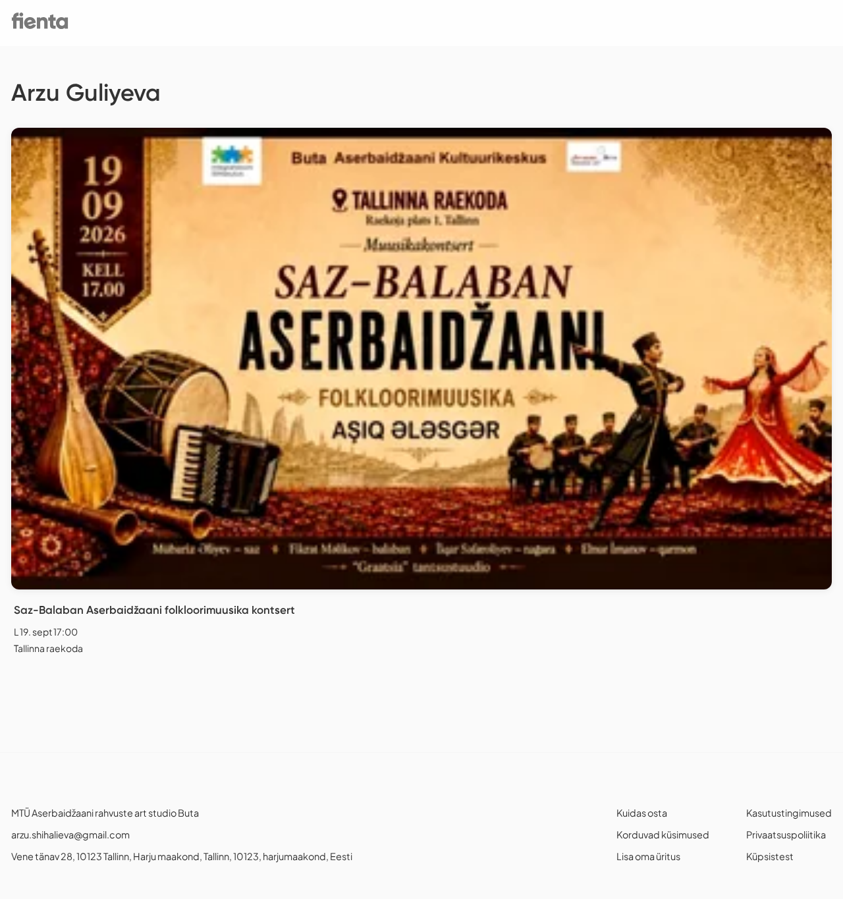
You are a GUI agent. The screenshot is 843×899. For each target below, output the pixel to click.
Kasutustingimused (789, 813)
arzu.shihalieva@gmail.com (70, 834)
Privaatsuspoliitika (786, 834)
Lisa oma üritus (648, 856)
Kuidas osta (641, 813)
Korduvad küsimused (662, 834)
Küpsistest (770, 856)
